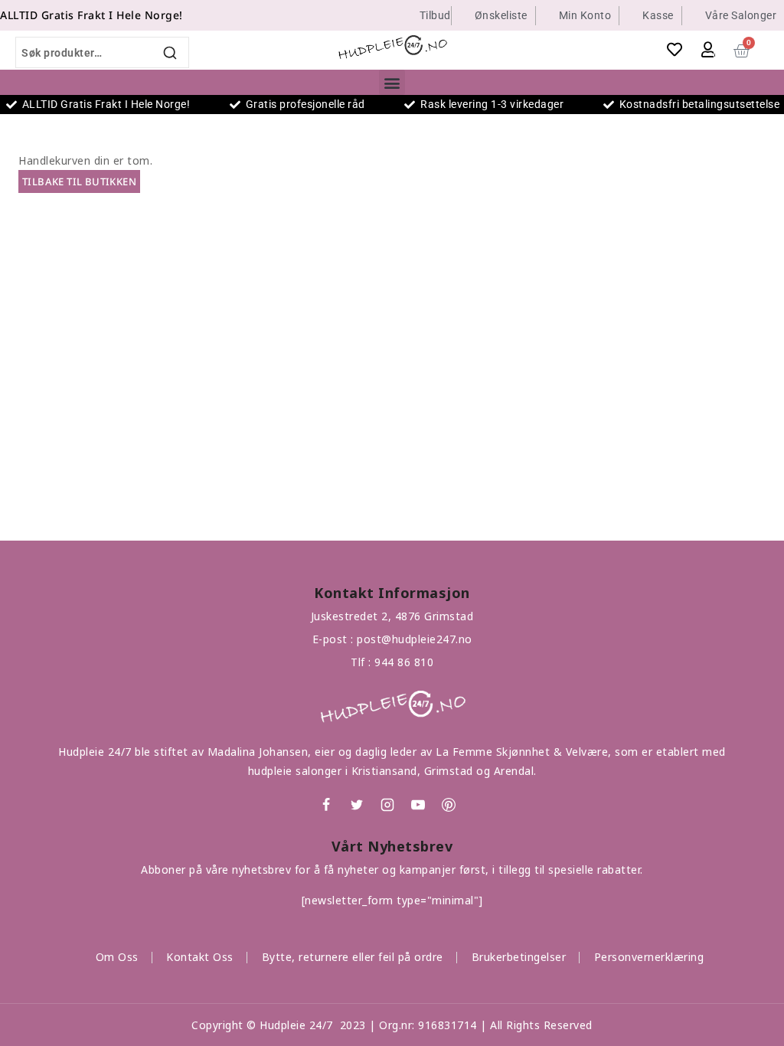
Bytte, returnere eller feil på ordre (352, 957)
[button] (392, 82)
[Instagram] (387, 805)
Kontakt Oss (200, 957)
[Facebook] (326, 805)
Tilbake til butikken (79, 181)
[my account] (708, 49)
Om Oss (117, 957)
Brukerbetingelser (519, 957)
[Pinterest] (448, 805)
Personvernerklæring (649, 957)
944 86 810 (403, 662)
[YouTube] (418, 805)
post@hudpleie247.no (414, 639)
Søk (171, 52)
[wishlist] (675, 49)
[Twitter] (357, 805)
